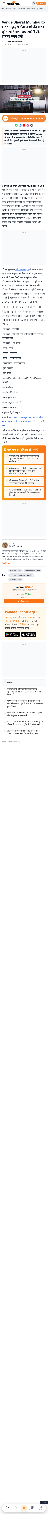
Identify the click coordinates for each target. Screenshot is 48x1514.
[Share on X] (31, 125)
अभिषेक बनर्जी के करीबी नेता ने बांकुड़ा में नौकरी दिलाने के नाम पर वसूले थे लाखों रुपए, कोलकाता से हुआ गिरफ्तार (25, 471)
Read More (6, 563)
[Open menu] (4, 3)
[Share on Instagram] (27, 125)
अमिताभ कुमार (17, 546)
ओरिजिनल (42, 8)
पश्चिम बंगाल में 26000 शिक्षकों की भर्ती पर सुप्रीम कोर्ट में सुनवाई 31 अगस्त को (24, 481)
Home (4, 16)
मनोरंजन (20, 617)
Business (13, 16)
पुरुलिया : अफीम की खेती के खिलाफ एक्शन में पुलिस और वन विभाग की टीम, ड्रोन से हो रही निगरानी (25, 492)
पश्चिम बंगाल (31, 8)
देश (6, 617)
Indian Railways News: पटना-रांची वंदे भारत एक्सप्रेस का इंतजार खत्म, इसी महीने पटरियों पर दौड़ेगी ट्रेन (23, 421)
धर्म (39, 617)
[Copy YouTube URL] (24, 125)
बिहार (14, 8)
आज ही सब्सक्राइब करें (24, 601)
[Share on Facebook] (20, 125)
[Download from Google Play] (12, 634)
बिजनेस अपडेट (31, 617)
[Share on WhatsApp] (16, 125)
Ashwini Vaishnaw (32, 570)
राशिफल (15, 620)
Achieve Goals (15, 570)
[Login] (24, 1508)
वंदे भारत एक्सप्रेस (22, 269)
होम (2, 8)
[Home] (14, 3)
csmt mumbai (15, 579)
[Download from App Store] (28, 634)
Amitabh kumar (15, 41)
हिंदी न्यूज (23, 624)
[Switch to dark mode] (34, 3)
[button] (24, 99)
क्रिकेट (8, 620)
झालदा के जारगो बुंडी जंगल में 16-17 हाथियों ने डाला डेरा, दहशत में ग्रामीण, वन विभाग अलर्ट (23, 732)
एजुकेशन (12, 617)
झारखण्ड (8, 8)
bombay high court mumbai (21, 575)
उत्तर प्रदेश (21, 8)
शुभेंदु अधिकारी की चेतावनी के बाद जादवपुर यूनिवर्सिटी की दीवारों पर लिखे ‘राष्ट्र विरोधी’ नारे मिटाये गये (24, 459)
